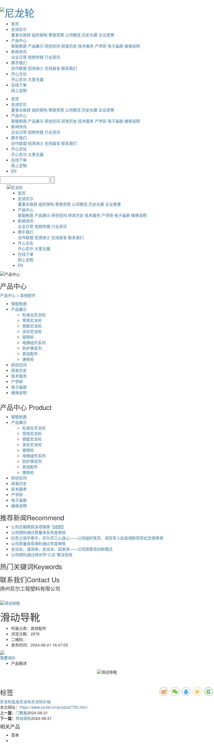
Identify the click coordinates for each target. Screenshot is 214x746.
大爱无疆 (35, 79)
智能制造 (19, 46)
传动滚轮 (23, 718)
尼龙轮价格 (41, 701)
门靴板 (21, 712)
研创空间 (52, 46)
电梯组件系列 (34, 342)
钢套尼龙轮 (32, 326)
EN (13, 171)
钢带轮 (28, 337)
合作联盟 (19, 68)
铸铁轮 (28, 359)
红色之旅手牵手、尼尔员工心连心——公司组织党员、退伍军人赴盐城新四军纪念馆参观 (87, 538)
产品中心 (19, 40)
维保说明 (132, 46)
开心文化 (19, 73)
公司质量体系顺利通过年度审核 (38, 543)
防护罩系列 (32, 348)
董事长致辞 (21, 35)
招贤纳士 (35, 68)
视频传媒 (35, 57)
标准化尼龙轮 (34, 314)
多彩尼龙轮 (32, 331)
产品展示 (35, 46)
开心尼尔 (19, 79)
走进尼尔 (19, 29)
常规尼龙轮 (32, 320)
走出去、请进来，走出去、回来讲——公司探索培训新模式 (62, 549)
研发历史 (69, 46)
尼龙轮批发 (10, 701)
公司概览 (73, 35)
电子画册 (115, 46)
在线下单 (19, 85)
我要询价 (8, 657)
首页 (15, 23)
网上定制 (19, 90)
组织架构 (39, 35)
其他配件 (28, 295)
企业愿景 (106, 35)
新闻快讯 (19, 51)
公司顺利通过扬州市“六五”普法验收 (41, 554)
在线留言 (52, 68)
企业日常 (19, 57)
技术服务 (86, 46)
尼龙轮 (25, 701)
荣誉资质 (56, 35)
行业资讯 (52, 57)
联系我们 (69, 68)
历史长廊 (90, 35)
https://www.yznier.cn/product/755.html (53, 707)
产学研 (100, 46)
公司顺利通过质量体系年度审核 (38, 532)
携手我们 (19, 62)
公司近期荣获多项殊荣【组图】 (38, 526)
